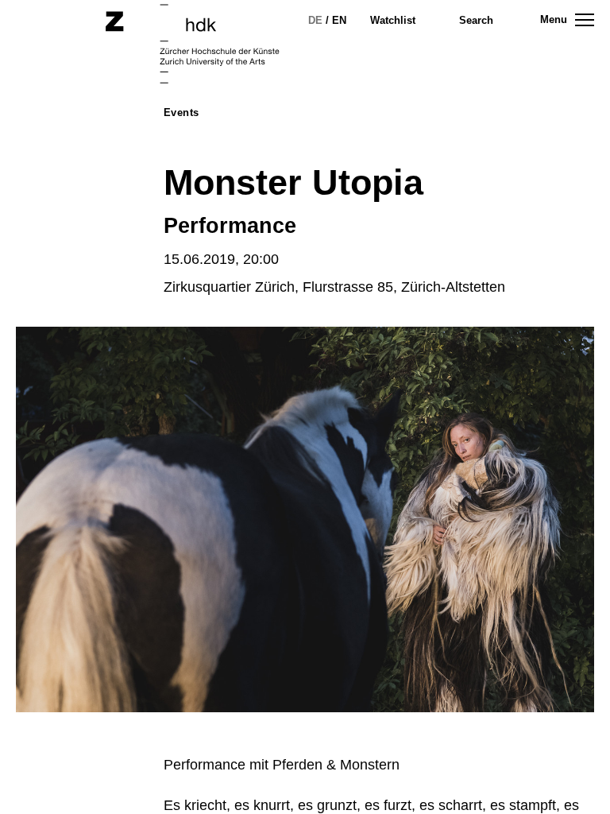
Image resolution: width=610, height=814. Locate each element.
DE (315, 20)
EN (339, 20)
